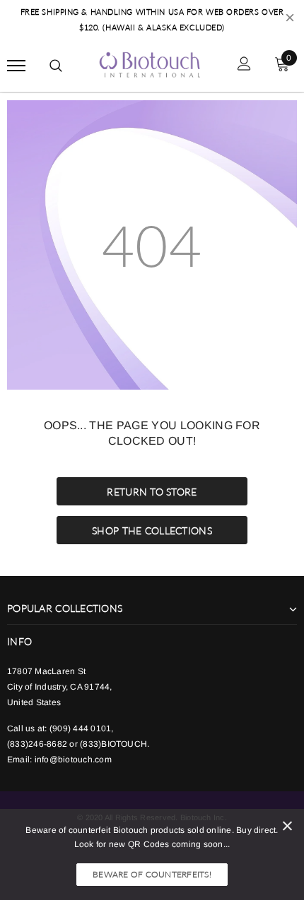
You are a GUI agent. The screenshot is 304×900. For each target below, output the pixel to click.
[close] (290, 20)
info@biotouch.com (73, 759)
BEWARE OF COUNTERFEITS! (152, 874)
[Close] (287, 828)
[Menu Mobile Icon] (16, 65)
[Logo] (150, 63)
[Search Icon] (55, 65)
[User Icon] (244, 65)
